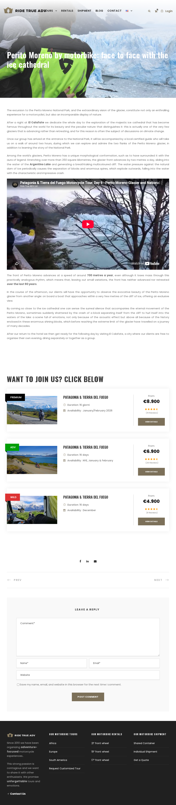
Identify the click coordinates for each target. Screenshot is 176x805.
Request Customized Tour (64, 768)
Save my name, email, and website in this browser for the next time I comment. (70, 684)
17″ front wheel (100, 760)
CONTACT (114, 11)
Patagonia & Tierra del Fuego (85, 397)
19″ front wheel (100, 751)
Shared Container (144, 743)
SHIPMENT (84, 11)
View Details (151, 422)
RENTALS (67, 11)
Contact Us (18, 794)
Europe (53, 751)
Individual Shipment (145, 751)
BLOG (99, 11)
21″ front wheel (100, 743)
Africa (52, 743)
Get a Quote (141, 760)
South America (58, 760)
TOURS (48, 11)
